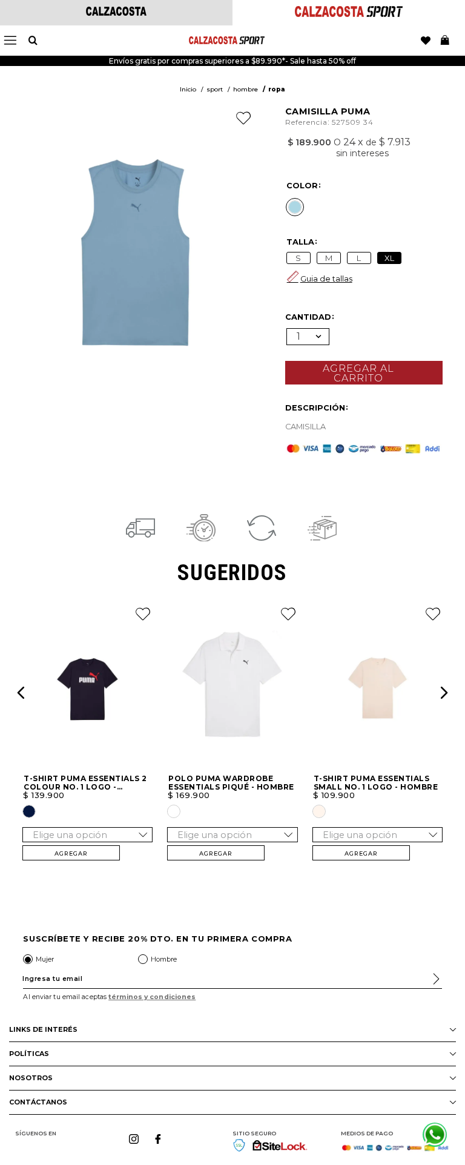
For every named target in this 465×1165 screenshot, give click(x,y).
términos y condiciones (152, 997)
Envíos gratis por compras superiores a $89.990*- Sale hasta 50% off (232, 60)
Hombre (245, 89)
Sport (214, 89)
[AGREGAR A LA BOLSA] (364, 372)
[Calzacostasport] (349, 13)
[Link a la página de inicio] (188, 89)
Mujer (45, 959)
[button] (295, 207)
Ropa (276, 89)
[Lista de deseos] (426, 40)
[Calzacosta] (116, 12)
